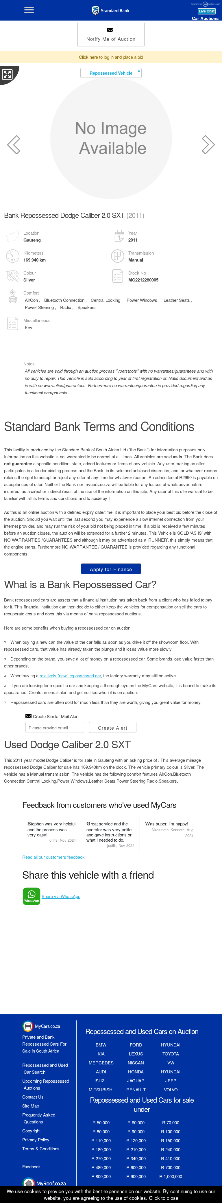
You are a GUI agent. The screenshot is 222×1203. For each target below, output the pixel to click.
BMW (101, 1045)
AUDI (101, 1071)
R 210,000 (136, 1149)
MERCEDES (101, 1062)
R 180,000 (101, 1149)
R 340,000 (136, 1158)
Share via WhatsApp (61, 896)
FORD (136, 1045)
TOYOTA (170, 1054)
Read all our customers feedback (53, 857)
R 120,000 (136, 1140)
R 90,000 (136, 1131)
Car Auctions (205, 18)
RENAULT (136, 1089)
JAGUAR (136, 1080)
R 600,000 (136, 1167)
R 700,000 (170, 1167)
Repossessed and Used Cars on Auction (141, 1031)
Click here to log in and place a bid (111, 57)
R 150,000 (170, 1140)
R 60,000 (136, 1122)
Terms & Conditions (41, 1148)
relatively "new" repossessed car (70, 675)
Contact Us (33, 1097)
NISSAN (136, 1062)
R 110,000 (101, 1140)
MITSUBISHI (101, 1089)
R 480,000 (101, 1167)
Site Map (30, 1106)
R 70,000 (170, 1122)
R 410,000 (170, 1158)
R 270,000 (101, 1158)
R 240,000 (170, 1149)
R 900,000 (136, 1176)
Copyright (31, 1130)
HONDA (136, 1071)
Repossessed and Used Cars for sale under (142, 1104)
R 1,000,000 (170, 1176)
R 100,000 (170, 1131)
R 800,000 (101, 1176)
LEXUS (136, 1054)
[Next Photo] (208, 144)
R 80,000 (101, 1131)
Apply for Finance (111, 569)
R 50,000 (101, 1122)
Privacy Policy (35, 1139)
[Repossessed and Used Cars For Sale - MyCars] (111, 11)
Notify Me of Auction (111, 38)
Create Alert (112, 727)
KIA (101, 1054)
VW (170, 1062)
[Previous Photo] (13, 144)
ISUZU (101, 1080)
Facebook (31, 1166)
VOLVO (171, 1089)
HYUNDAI (170, 1045)
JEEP (170, 1080)
